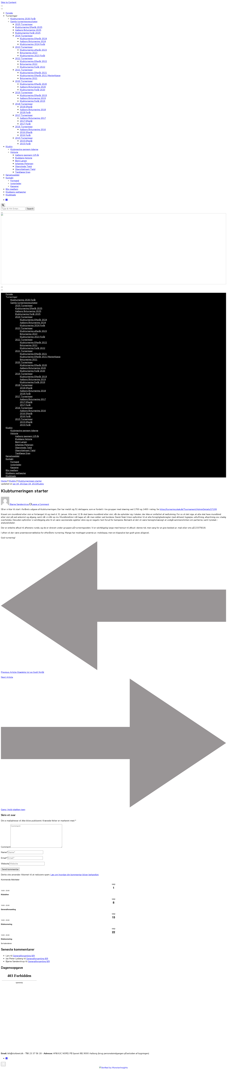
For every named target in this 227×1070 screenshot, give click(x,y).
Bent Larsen (21, 160)
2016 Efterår (26, 132)
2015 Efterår (26, 140)
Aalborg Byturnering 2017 (33, 118)
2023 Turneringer (24, 47)
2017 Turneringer (24, 115)
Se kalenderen (6, 943)
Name (4, 852)
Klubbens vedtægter (16, 192)
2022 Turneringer (24, 58)
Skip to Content (8, 2)
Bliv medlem (12, 189)
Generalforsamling (8, 909)
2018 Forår (25, 112)
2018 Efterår (26, 106)
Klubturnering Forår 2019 (32, 101)
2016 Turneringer (24, 126)
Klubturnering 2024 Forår (32, 44)
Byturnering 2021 (28, 78)
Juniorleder (15, 183)
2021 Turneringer (24, 69)
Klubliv (9, 146)
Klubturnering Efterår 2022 (33, 61)
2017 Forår (25, 123)
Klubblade (11, 194)
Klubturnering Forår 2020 (32, 89)
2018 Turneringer (24, 104)
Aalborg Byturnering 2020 (33, 86)
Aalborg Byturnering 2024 (33, 41)
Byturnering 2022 (28, 64)
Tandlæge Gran (22, 172)
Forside (9, 13)
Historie (14, 152)
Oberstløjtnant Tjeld (25, 169)
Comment (6, 847)
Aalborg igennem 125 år (27, 155)
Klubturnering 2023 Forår (32, 55)
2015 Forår (25, 143)
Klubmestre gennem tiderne (24, 149)
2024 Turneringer (24, 35)
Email (4, 858)
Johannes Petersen (24, 163)
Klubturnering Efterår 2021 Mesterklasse (40, 75)
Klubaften (5, 894)
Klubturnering (6, 924)
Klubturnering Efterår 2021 (33, 72)
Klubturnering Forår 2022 (32, 67)
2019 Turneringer (24, 92)
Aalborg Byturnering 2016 (33, 129)
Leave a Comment (40, 504)
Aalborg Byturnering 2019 (33, 98)
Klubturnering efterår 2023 (33, 50)
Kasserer (14, 186)
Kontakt (9, 177)
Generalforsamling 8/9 (24, 955)
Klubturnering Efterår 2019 (33, 95)
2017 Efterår (26, 121)
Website (5, 863)
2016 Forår (25, 135)
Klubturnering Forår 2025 (27, 32)
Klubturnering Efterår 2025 (28, 27)
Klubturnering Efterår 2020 (33, 84)
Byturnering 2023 (28, 52)
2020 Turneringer (24, 81)
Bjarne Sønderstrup (19, 504)
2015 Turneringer (24, 138)
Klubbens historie (23, 158)
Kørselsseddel (12, 175)
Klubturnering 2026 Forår (23, 18)
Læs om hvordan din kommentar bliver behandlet (74, 874)
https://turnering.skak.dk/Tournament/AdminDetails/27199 (188, 509)
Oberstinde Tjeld (23, 166)
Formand (14, 180)
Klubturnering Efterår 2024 (33, 38)
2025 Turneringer (24, 24)
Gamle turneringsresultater (23, 21)
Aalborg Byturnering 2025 (28, 30)
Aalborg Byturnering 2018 (33, 109)
